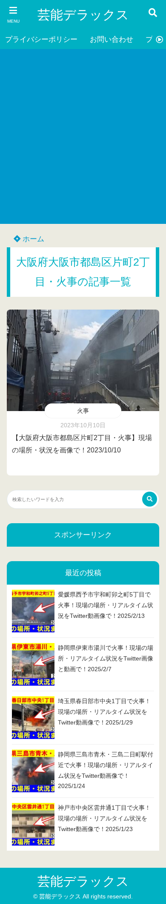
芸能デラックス (83, 15)
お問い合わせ (111, 39)
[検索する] (149, 499)
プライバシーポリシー (41, 39)
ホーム (32, 239)
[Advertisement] (83, 136)
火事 (83, 410)
